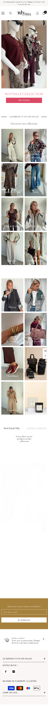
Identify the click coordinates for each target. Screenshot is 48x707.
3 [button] (27, 85)
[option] (24, 54)
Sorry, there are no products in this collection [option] (24, 438)
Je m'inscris (24, 620)
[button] (44, 591)
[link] (24, 591)
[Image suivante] (43, 639)
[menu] (3, 13)
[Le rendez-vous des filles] (24, 54)
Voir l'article (9, 554)
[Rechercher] (10, 13)
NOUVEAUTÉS (11, 428)
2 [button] (24, 85)
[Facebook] (6, 672)
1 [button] (21, 85)
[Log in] (37, 13)
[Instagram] (14, 672)
